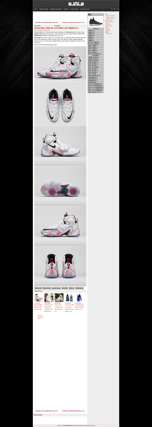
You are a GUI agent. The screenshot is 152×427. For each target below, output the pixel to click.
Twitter (106, 27)
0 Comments (57, 25)
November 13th (42, 41)
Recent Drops (40, 315)
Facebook (107, 29)
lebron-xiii (45, 30)
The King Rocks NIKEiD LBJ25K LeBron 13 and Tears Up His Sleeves (79, 22)
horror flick (65, 288)
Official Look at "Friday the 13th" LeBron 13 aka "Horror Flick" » (56, 28)
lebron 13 (71, 288)
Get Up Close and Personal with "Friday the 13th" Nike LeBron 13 (49, 308)
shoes (49, 30)
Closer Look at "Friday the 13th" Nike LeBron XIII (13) (59, 308)
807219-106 (38, 288)
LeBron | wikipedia (110, 15)
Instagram (107, 30)
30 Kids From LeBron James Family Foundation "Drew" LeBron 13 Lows (69, 308)
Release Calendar (109, 21)
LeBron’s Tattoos (110, 18)
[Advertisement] (60, 16)
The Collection (108, 26)
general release (56, 288)
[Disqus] (60, 342)
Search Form (109, 33)
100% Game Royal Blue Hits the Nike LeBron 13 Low (79, 307)
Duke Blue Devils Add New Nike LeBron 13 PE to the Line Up (51, 22)
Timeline (39, 318)
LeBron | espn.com (110, 17)
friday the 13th (47, 288)
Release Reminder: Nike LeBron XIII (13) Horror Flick (38, 307)
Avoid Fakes (108, 24)
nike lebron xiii (79, 288)
